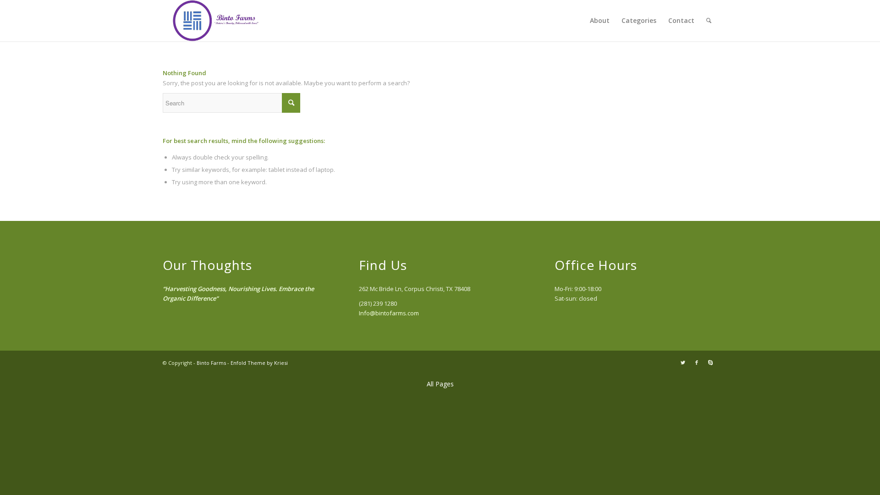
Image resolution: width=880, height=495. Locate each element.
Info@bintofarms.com (389, 313)
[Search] (708, 20)
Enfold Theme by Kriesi (259, 362)
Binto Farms (211, 362)
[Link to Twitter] (683, 362)
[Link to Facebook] (697, 362)
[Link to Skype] (710, 362)
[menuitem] (600, 20)
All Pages (440, 384)
